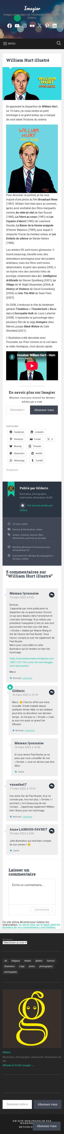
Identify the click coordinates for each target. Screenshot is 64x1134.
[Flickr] (32, 25)
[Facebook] (9, 25)
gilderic (38, 961)
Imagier (32, 8)
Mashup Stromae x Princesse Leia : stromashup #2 (31, 548)
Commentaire (41, 909)
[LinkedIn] (54, 25)
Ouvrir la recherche (58, 43)
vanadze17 (18, 784)
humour (51, 961)
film (41, 534)
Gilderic (18, 691)
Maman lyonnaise (24, 593)
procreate (40, 538)
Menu (12, 43)
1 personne (27, 678)
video (39, 529)
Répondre (51, 595)
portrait (30, 538)
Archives (7, 939)
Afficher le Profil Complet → (18, 1065)
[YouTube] (17, 25)
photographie (45, 966)
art (5, 961)
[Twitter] (39, 25)
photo (32, 966)
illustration (18, 538)
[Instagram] (24, 25)
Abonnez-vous (44, 410)
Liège (21, 966)
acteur (15, 534)
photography (10, 972)
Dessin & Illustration (23, 529)
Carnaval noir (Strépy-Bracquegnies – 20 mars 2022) (33, 557)
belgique (16, 961)
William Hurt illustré (27, 60)
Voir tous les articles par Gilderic (36, 508)
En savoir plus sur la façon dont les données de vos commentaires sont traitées (31, 926)
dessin (34, 534)
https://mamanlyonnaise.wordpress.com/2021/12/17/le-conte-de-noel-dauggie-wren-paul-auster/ (32, 662)
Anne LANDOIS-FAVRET (28, 829)
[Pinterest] (47, 25)
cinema (25, 534)
